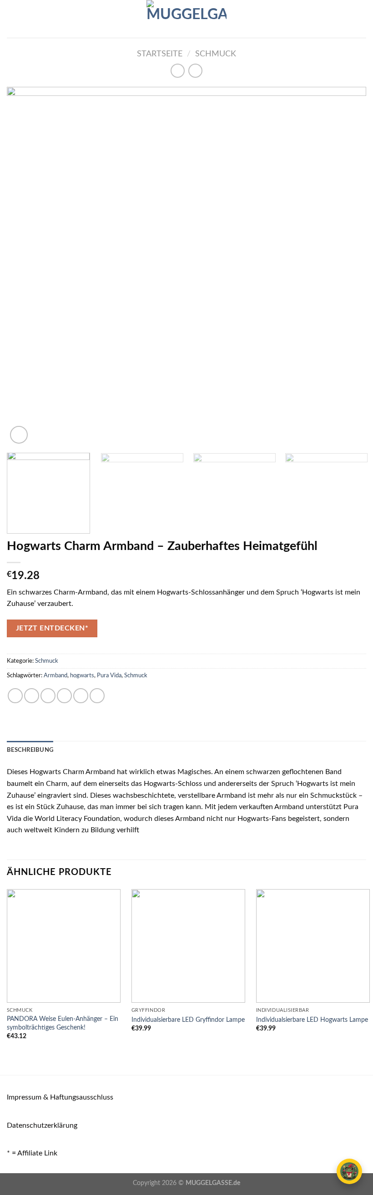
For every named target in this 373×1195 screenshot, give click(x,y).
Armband (55, 675)
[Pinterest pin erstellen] (80, 695)
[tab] (30, 750)
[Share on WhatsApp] (15, 695)
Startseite (159, 54)
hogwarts (82, 675)
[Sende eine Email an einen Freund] (64, 695)
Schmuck (215, 54)
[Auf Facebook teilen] (31, 695)
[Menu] (12, 19)
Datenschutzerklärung (42, 1125)
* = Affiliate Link (32, 1153)
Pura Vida (109, 675)
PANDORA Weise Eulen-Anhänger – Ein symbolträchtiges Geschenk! (62, 1023)
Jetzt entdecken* (52, 628)
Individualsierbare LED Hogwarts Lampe (312, 1019)
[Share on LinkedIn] (97, 695)
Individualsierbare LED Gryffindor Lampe (188, 1019)
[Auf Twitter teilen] (47, 695)
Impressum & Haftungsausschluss (60, 1097)
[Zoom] (19, 435)
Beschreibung (30, 750)
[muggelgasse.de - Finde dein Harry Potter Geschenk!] (186, 19)
